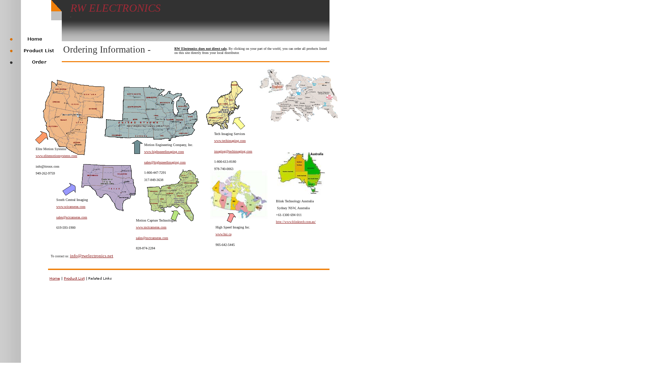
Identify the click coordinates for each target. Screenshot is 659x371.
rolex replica (34, 3)
